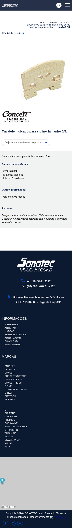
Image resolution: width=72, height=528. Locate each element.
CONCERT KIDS (13, 383)
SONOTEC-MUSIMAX (16, 427)
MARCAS (9, 331)
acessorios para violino (41, 27)
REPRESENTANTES (15, 335)
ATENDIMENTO (13, 345)
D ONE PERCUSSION (16, 389)
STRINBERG (11, 430)
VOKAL (8, 443)
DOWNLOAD (11, 341)
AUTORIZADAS (13, 338)
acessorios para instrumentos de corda (48, 25)
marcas (53, 22)
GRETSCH (10, 396)
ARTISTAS (10, 328)
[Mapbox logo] (8, 507)
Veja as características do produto (24, 142)
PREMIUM (10, 420)
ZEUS (8, 447)
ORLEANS (10, 413)
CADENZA (10, 369)
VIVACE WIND (12, 440)
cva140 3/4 (64, 27)
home (42, 22)
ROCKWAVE (11, 423)
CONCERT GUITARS (15, 376)
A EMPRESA (11, 325)
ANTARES (10, 366)
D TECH (9, 393)
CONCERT (10, 373)
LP (6, 410)
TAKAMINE (10, 433)
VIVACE (9, 437)
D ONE (8, 386)
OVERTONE (11, 417)
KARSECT (10, 400)
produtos (65, 22)
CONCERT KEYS (14, 379)
